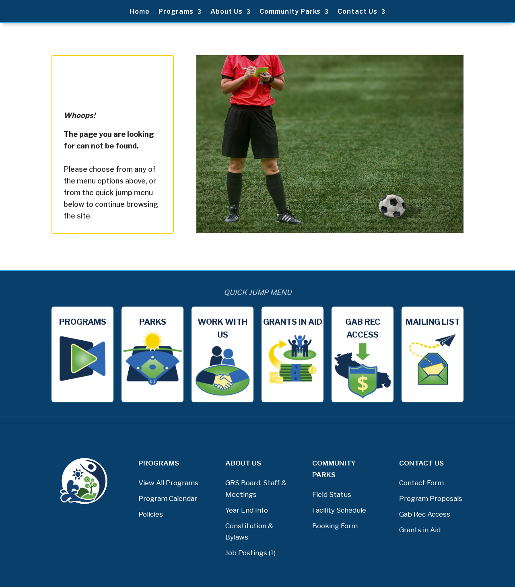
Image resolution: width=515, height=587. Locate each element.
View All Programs (168, 483)
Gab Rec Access (424, 514)
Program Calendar (167, 498)
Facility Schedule (339, 510)
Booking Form (335, 526)
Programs (176, 12)
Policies (150, 514)
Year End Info (246, 510)
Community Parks (290, 12)
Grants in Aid (420, 530)
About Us (226, 12)
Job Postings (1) (250, 553)
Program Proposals (430, 498)
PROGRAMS (158, 463)
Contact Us (357, 12)
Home (140, 12)
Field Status (331, 494)
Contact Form (421, 483)
